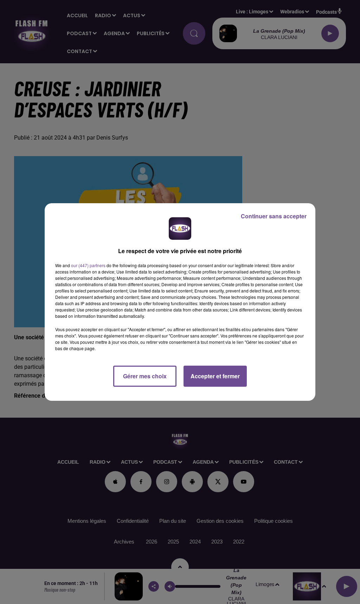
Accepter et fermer (215, 376)
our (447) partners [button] (88, 265)
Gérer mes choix (145, 376)
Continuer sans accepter (274, 216)
